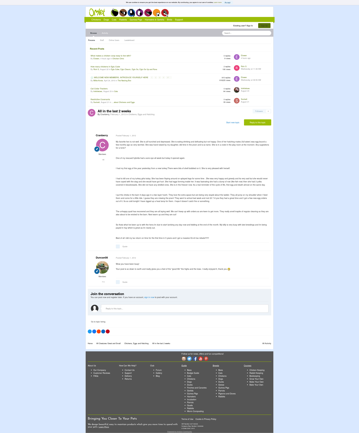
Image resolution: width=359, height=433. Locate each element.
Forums (91, 40)
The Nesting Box (124, 80)
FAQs (95, 375)
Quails (190, 405)
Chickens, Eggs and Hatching (141, 114)
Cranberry (102, 135)
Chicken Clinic (118, 58)
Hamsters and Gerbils (156, 13)
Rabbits (139, 13)
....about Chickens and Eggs (123, 102)
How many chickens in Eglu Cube (105, 66)
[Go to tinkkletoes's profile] (237, 90)
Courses (247, 365)
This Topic (258, 33)
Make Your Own (256, 381)
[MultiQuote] (118, 246)
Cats (131, 13)
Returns (128, 378)
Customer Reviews (101, 373)
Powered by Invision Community (179, 431)
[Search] (268, 33)
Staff (102, 40)
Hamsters (191, 396)
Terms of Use (187, 419)
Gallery (159, 373)
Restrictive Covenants (100, 99)
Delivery (128, 375)
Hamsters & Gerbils (154, 19)
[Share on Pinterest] (108, 331)
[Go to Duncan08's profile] (102, 267)
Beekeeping (254, 375)
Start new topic (232, 122)
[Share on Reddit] (99, 331)
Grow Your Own (256, 378)
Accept (227, 2)
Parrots (190, 402)
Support (179, 19)
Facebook (195, 358)
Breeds (216, 365)
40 (103, 159)
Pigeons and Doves (227, 393)
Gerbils (190, 390)
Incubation (191, 399)
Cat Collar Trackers (99, 88)
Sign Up (264, 25)
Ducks (190, 384)
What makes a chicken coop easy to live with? (111, 55)
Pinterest (206, 358)
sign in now (149, 297)
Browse (93, 33)
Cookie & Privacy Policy (205, 419)
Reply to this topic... (114, 308)
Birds (165, 13)
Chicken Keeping (256, 370)
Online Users (114, 40)
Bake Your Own (256, 384)
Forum (159, 370)
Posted (126, 135)
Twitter (189, 358)
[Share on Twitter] (90, 331)
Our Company (99, 370)
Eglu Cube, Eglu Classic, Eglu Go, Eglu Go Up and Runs (134, 69)
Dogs (123, 13)
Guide (184, 365)
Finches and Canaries (197, 387)
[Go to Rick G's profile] (237, 68)
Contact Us (129, 370)
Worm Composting (195, 411)
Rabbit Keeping (256, 373)
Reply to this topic (257, 122)
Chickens (114, 13)
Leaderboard (129, 40)
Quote (124, 246)
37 (168, 77)
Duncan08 (102, 257)
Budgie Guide (193, 373)
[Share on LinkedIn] (103, 331)
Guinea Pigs (148, 13)
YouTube (200, 358)
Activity (105, 33)
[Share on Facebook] (94, 331)
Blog (158, 375)
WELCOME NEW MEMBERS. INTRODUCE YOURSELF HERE (121, 77)
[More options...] (266, 135)
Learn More (104, 427)
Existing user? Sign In (243, 25)
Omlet (98, 12)
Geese (221, 384)
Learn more (218, 2)
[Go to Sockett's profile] (237, 100)
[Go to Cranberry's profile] (91, 113)
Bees (189, 370)
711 (103, 281)
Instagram (183, 358)
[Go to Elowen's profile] (237, 57)
